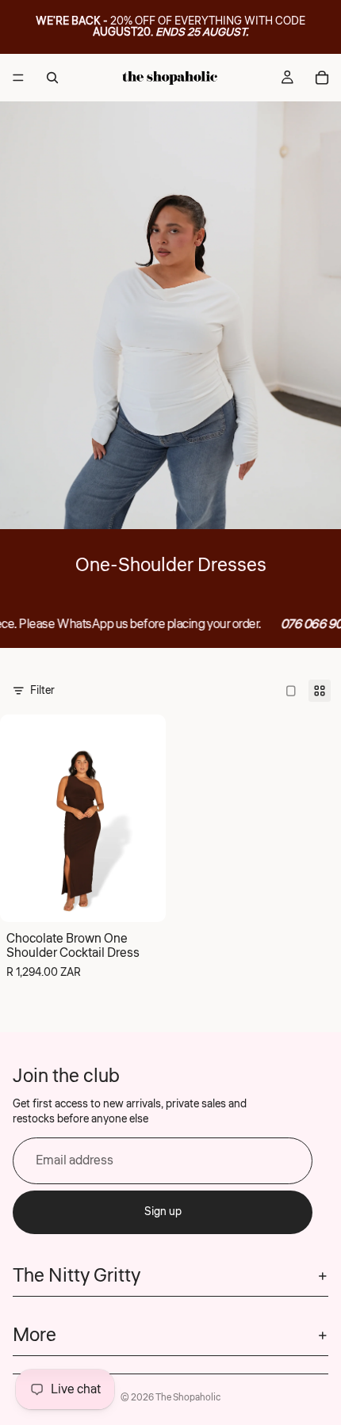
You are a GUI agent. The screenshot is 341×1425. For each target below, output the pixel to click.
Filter (42, 691)
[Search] (52, 77)
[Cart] (322, 77)
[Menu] (18, 77)
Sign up (163, 1212)
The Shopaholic (187, 1397)
